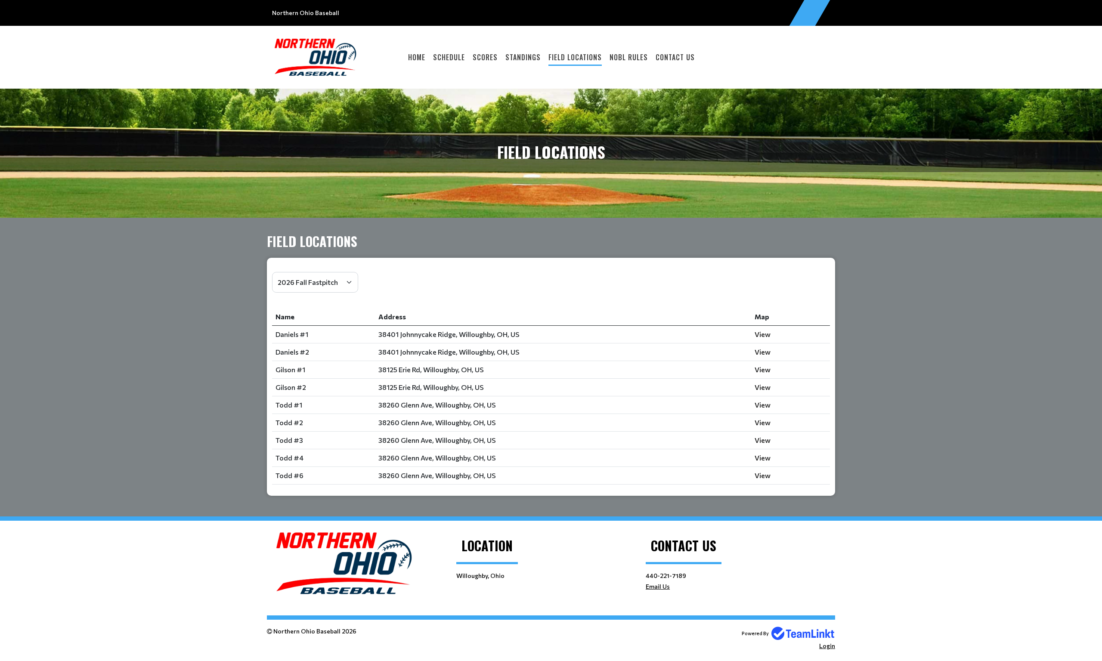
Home (416, 57)
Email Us (658, 586)
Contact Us (675, 57)
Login (827, 645)
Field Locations (575, 57)
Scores (485, 57)
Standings (523, 57)
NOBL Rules (629, 57)
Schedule (449, 57)
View (763, 334)
